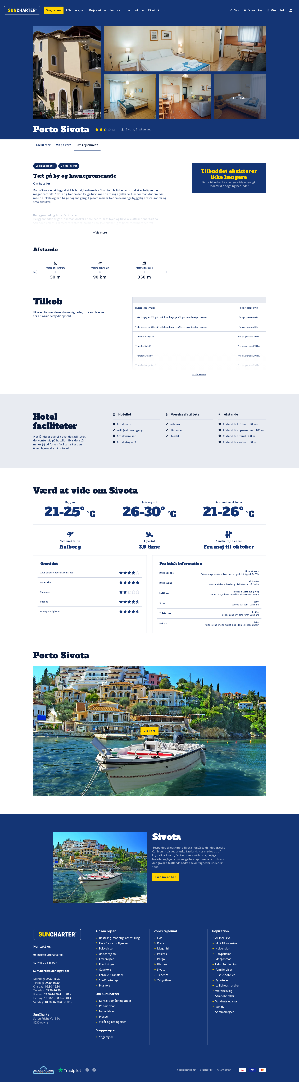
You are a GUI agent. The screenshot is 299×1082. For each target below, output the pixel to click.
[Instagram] (94, 1070)
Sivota (130, 129)
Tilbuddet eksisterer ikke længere (229, 174)
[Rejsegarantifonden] (43, 1070)
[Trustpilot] (69, 1070)
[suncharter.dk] (57, 934)
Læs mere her (165, 877)
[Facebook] (87, 1070)
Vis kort (149, 731)
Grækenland (143, 129)
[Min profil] (291, 10)
